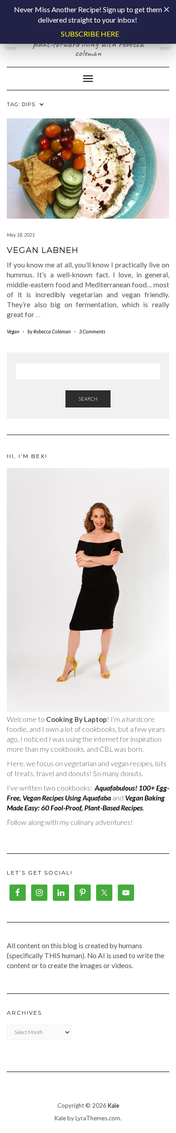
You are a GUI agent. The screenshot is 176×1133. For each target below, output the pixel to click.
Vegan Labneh (43, 250)
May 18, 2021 (21, 235)
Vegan (13, 331)
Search (88, 399)
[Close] (166, 9)
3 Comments (92, 331)
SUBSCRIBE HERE (90, 33)
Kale (113, 1105)
